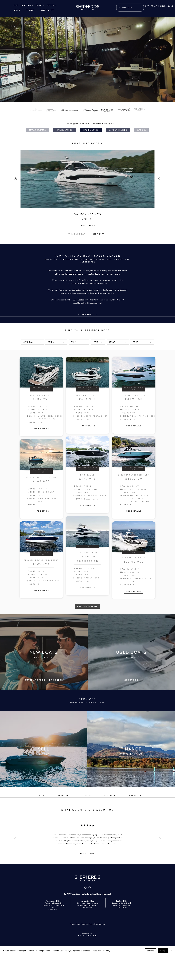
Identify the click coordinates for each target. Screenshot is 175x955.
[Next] (160, 839)
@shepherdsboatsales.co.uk (99, 894)
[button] (27, 5)
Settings (150, 950)
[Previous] (15, 839)
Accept (163, 950)
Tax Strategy (100, 924)
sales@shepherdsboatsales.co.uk (87, 303)
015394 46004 (73, 894)
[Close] (171, 950)
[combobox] (32, 342)
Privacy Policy (75, 924)
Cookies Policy (88, 924)
